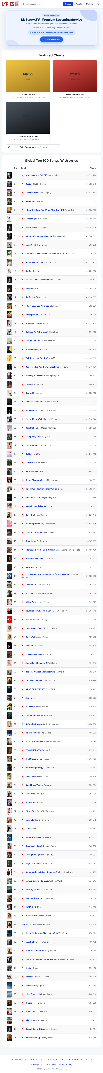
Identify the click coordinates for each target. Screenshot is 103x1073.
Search (68, 4)
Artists (79, 4)
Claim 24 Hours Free (52, 39)
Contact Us (36, 1064)
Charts (89, 4)
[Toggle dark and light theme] (98, 3)
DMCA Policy (50, 1064)
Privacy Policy (65, 1064)
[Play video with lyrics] (22, 175)
